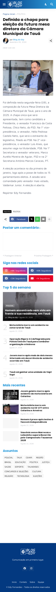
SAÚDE (8, 466)
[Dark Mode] (46, 4)
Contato (23, 582)
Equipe (41, 582)
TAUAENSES (33, 466)
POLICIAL (9, 457)
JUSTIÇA (46, 462)
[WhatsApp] (37, 219)
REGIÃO (39, 457)
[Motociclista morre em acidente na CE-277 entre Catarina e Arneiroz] (11, 409)
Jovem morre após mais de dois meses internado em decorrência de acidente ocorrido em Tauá (31, 358)
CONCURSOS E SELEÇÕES (16, 471)
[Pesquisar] (52, 4)
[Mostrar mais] (49, 219)
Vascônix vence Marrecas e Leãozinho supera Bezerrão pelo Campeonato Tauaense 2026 (36, 436)
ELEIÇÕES (37, 476)
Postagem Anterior (13, 255)
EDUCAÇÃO (20, 462)
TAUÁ (19, 457)
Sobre (32, 582)
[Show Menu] (4, 4)
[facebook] (24, 568)
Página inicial (9, 14)
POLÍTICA (21, 14)
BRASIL (8, 462)
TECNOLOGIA (23, 476)
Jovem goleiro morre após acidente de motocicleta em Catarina (36, 394)
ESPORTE (19, 466)
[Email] (43, 219)
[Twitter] (31, 219)
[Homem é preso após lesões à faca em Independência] (11, 423)
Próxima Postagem (42, 255)
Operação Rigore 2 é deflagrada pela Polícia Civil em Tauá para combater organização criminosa (29, 342)
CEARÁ (29, 457)
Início (14, 582)
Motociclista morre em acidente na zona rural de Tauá (28, 326)
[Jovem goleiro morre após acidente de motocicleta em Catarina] (11, 395)
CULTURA (36, 471)
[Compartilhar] (51, 40)
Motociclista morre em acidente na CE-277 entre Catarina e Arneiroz (35, 408)
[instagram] (31, 568)
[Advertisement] (28, 510)
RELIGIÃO (9, 476)
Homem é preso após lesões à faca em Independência (37, 420)
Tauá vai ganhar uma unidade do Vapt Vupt (30, 373)
